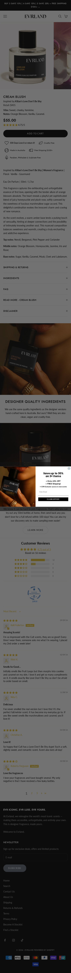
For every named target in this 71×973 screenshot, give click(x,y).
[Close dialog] (69, 468)
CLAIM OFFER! (53, 499)
